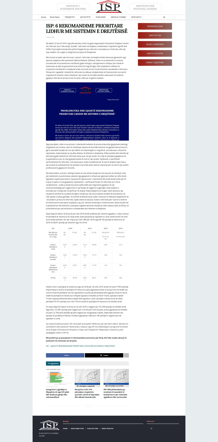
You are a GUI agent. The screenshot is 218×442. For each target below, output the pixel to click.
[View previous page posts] (85, 405)
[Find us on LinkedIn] (171, 17)
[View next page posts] (89, 405)
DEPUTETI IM (155, 35)
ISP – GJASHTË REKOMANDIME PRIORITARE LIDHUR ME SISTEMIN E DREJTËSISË (80, 346)
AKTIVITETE (85, 17)
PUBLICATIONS (92, 428)
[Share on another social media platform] (126, 355)
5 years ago (50, 37)
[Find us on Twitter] (164, 17)
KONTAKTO (136, 17)
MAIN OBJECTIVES (77, 428)
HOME (65, 428)
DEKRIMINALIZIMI (155, 26)
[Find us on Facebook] (160, 17)
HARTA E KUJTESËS (155, 53)
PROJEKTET (70, 17)
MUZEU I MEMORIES (155, 44)
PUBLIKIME (101, 17)
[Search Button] (176, 17)
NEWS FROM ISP (107, 428)
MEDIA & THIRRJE (118, 17)
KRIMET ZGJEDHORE (155, 62)
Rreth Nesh (55, 17)
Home (43, 17)
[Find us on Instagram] (168, 17)
